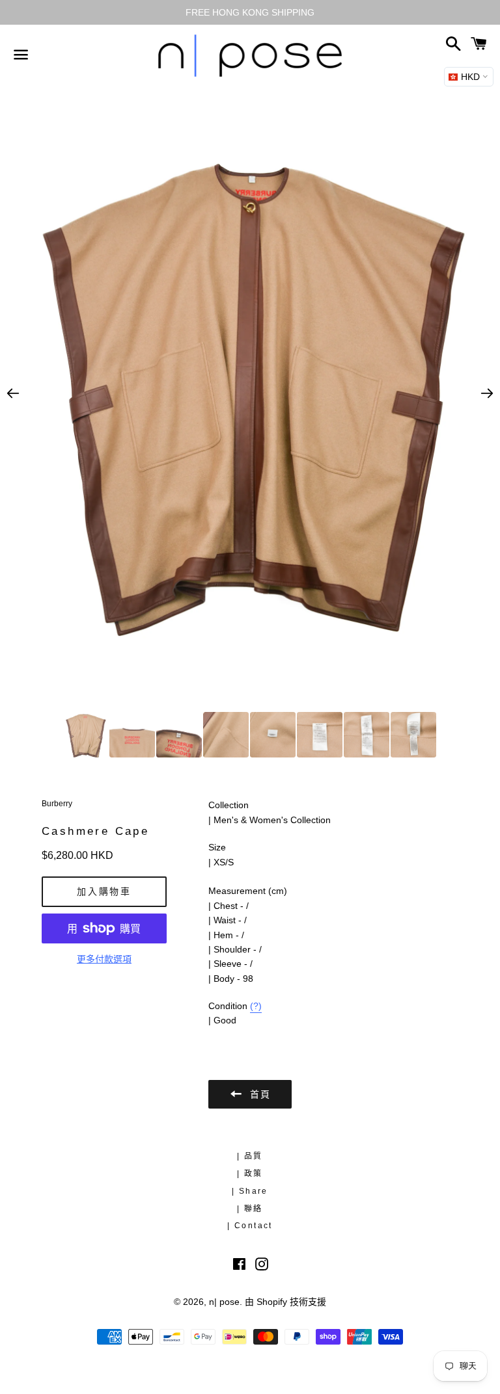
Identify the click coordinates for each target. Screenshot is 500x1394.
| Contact (250, 1225)
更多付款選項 (104, 959)
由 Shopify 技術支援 (285, 1301)
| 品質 (250, 1156)
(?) (256, 1006)
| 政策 (250, 1173)
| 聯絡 (250, 1208)
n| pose (224, 1301)
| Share (250, 1191)
